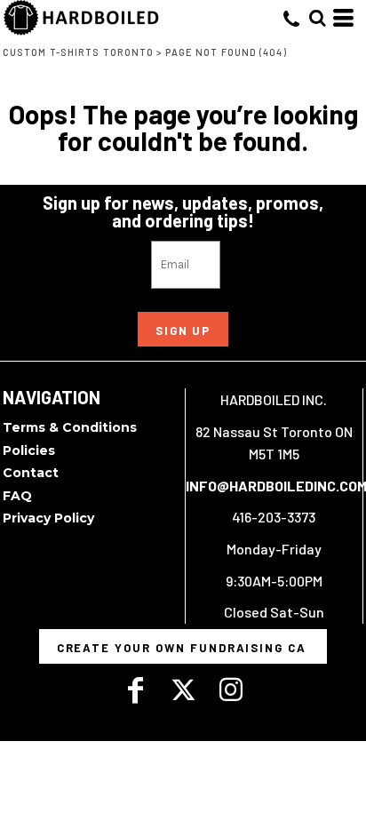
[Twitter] (183, 690)
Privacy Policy (48, 518)
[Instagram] (231, 690)
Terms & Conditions (70, 427)
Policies (29, 450)
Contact (31, 473)
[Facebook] (135, 690)
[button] (317, 18)
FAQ (17, 496)
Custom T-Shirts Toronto (78, 52)
